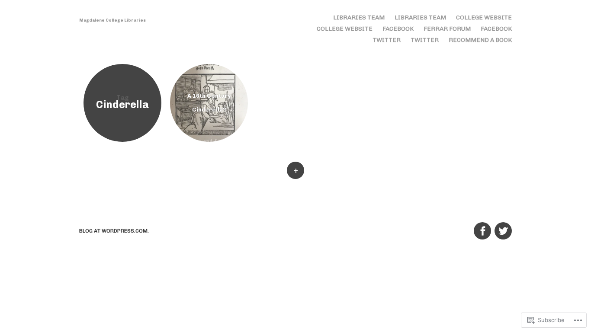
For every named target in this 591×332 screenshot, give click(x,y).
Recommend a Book (480, 40)
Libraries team (359, 17)
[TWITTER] (502, 226)
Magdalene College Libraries (112, 20)
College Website (484, 17)
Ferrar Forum (447, 28)
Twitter (387, 40)
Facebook (398, 28)
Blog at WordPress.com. (114, 231)
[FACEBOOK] (482, 226)
